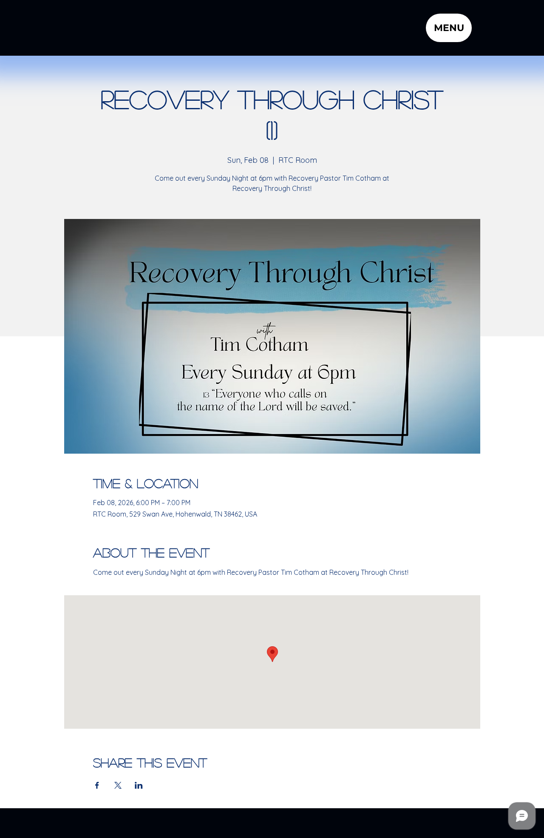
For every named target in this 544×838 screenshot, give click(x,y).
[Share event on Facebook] (97, 785)
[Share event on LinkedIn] (139, 785)
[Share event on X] (118, 785)
